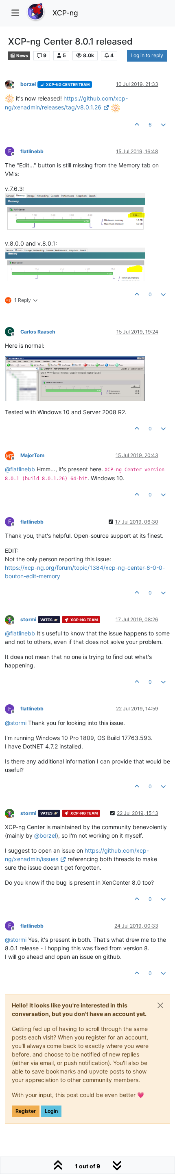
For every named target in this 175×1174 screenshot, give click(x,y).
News (21, 55)
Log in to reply (147, 55)
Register (25, 1111)
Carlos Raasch (37, 332)
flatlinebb (32, 151)
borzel (28, 84)
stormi (28, 619)
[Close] (160, 1005)
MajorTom (32, 455)
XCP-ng (65, 13)
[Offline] (12, 84)
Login (51, 1111)
